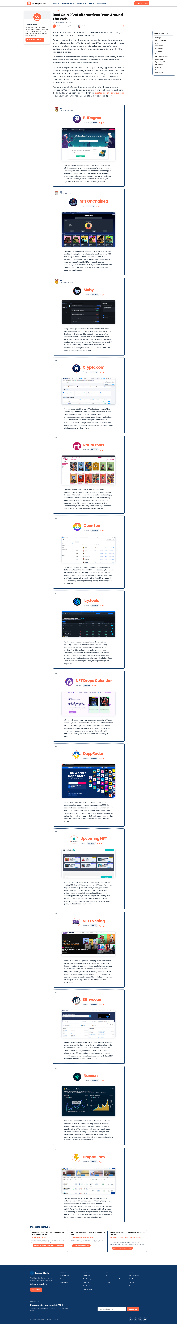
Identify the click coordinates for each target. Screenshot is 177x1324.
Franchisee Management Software (82, 1237)
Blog (90, 3)
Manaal (93, 26)
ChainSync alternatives (81, 1245)
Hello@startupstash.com (39, 1284)
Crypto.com (159, 46)
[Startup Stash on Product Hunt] (145, 1319)
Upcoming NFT (160, 62)
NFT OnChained (160, 40)
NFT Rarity (91, 206)
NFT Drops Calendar (162, 56)
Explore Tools (64, 1275)
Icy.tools (158, 54)
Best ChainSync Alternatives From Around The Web (88, 1233)
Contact (132, 1279)
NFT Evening (159, 64)
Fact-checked (118, 26)
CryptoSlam (159, 73)
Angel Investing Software (39, 1237)
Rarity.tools (159, 48)
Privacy (131, 1286)
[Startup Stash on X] (135, 1319)
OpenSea (158, 51)
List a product (134, 1275)
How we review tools (113, 1279)
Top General (87, 1289)
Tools (55, 3)
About (108, 1282)
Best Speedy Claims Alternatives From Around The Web (127, 1233)
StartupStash (69, 26)
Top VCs (86, 1282)
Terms (131, 1282)
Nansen (158, 70)
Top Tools (86, 1275)
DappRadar (159, 59)
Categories (64, 1279)
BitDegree (158, 38)
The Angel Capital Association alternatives (48, 1245)
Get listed (36, 1290)
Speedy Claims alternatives (122, 1248)
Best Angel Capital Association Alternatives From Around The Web (48, 1233)
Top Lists (80, 3)
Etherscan (158, 67)
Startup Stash (39, 3)
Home (54, 11)
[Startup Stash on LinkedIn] (140, 1319)
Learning (94, 122)
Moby (157, 43)
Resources (101, 3)
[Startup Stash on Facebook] (131, 1319)
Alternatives (67, 3)
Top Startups (87, 1279)
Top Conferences (89, 1286)
